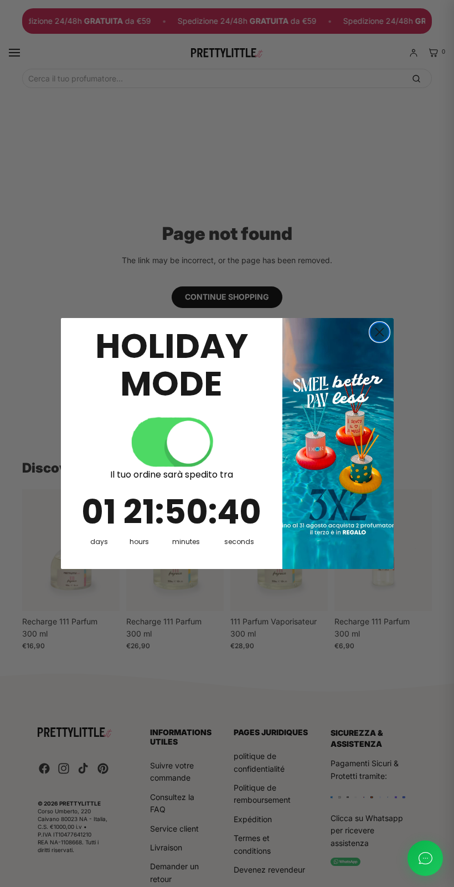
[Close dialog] (379, 332)
